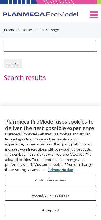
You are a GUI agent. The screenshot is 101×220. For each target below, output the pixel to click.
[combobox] (50, 46)
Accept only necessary (50, 195)
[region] (50, 163)
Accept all (50, 210)
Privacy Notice (60, 169)
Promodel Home (18, 29)
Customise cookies (50, 180)
